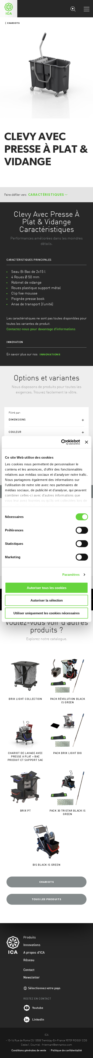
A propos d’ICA (34, 952)
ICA (8, 8)
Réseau (28, 960)
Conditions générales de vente (28, 1050)
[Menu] (86, 9)
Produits (29, 937)
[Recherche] (72, 8)
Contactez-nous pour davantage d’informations (40, 329)
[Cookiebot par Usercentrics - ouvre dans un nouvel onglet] (61, 442)
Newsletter (31, 977)
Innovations (31, 945)
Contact (28, 970)
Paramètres (71, 574)
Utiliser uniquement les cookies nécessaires (46, 613)
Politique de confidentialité (66, 1050)
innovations (50, 354)
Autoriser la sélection (46, 600)
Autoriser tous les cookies (46, 587)
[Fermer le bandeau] (86, 442)
